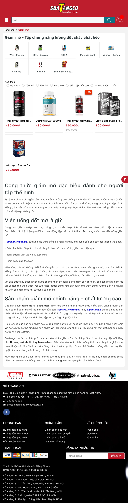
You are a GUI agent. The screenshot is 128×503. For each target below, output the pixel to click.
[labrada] (15, 375)
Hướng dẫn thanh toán (15, 433)
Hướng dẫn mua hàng (15, 429)
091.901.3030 (20, 469)
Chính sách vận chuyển (58, 433)
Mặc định (15, 85)
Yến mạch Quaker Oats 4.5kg (22, 165)
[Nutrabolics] (88, 375)
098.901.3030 (39, 469)
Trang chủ (92, 429)
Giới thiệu (91, 433)
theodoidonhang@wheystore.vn (25, 404)
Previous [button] (5, 375)
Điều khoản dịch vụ (14, 441)
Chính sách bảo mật (56, 429)
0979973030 (14, 400)
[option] (15, 375)
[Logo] (64, 8)
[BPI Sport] (112, 375)
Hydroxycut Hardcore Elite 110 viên (26, 120)
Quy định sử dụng (55, 441)
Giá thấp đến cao (79, 85)
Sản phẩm (92, 437)
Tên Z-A (44, 85)
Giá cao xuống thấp (105, 85)
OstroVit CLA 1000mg (48, 120)
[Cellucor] (40, 375)
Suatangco (58, 360)
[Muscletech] (64, 375)
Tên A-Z (30, 85)
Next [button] (123, 375)
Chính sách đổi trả (55, 437)
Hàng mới (59, 85)
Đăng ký (116, 455)
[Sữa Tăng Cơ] (7, 455)
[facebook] (6, 412)
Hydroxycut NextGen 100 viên (83, 120)
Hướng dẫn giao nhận (15, 437)
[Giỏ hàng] (119, 19)
